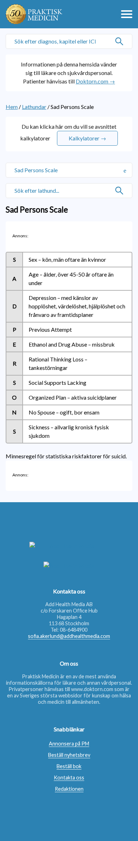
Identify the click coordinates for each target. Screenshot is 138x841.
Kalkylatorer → (87, 138)
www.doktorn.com (92, 689)
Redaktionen (69, 789)
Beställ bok (69, 766)
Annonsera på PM (69, 744)
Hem (12, 106)
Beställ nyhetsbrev (69, 755)
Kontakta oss (69, 778)
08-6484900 (73, 630)
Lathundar (34, 106)
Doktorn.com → (95, 81)
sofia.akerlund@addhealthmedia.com (69, 636)
